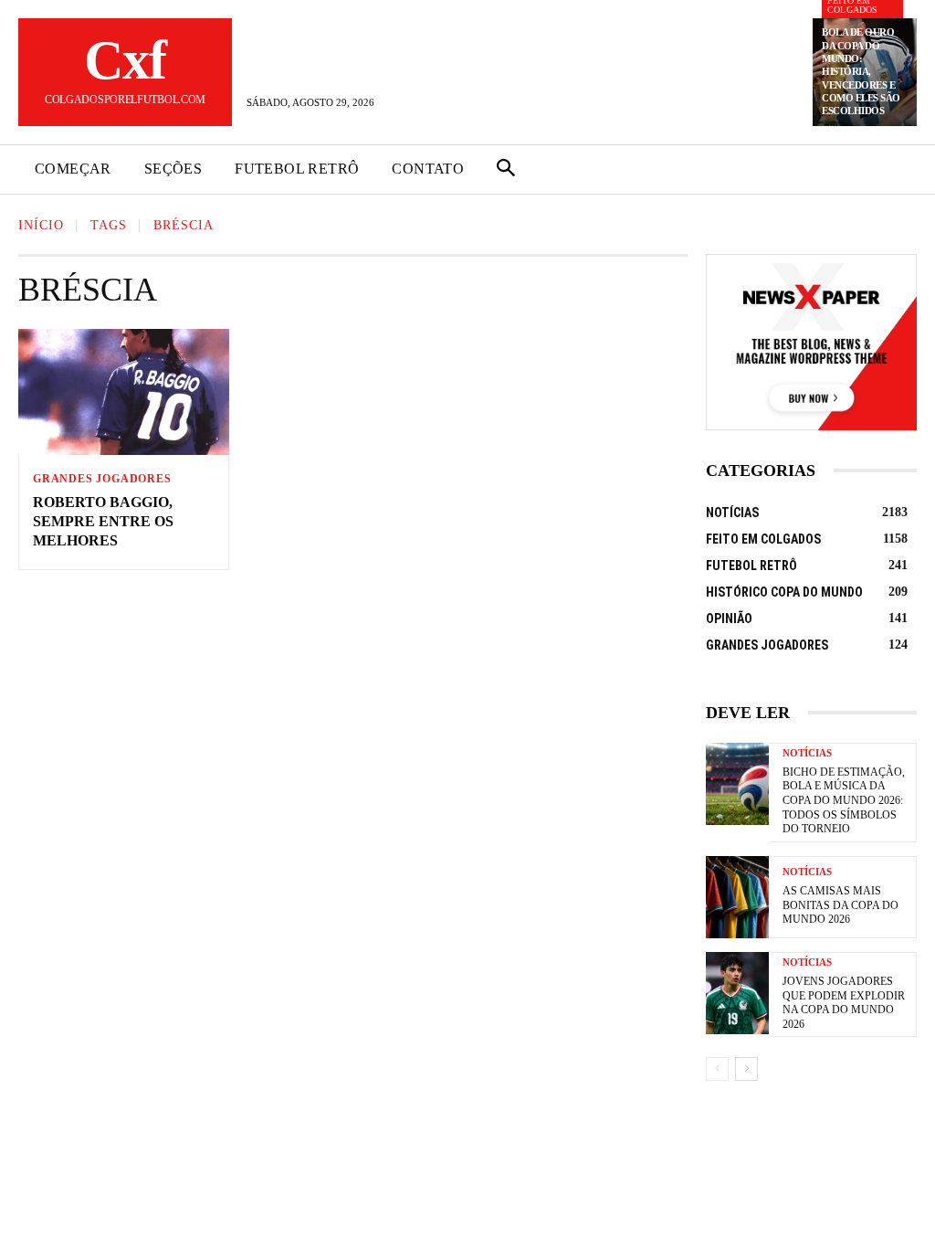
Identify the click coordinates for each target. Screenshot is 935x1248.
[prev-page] (717, 1069)
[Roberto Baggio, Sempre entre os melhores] (123, 392)
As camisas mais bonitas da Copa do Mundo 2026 (840, 904)
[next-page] (746, 1069)
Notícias (807, 753)
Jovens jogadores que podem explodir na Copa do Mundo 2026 (844, 1003)
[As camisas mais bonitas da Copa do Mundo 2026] (737, 897)
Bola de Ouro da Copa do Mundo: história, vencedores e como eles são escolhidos (861, 71)
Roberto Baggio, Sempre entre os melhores (103, 521)
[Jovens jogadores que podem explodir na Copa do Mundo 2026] (737, 993)
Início (41, 226)
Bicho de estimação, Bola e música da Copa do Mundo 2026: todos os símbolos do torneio (844, 800)
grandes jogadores (102, 478)
